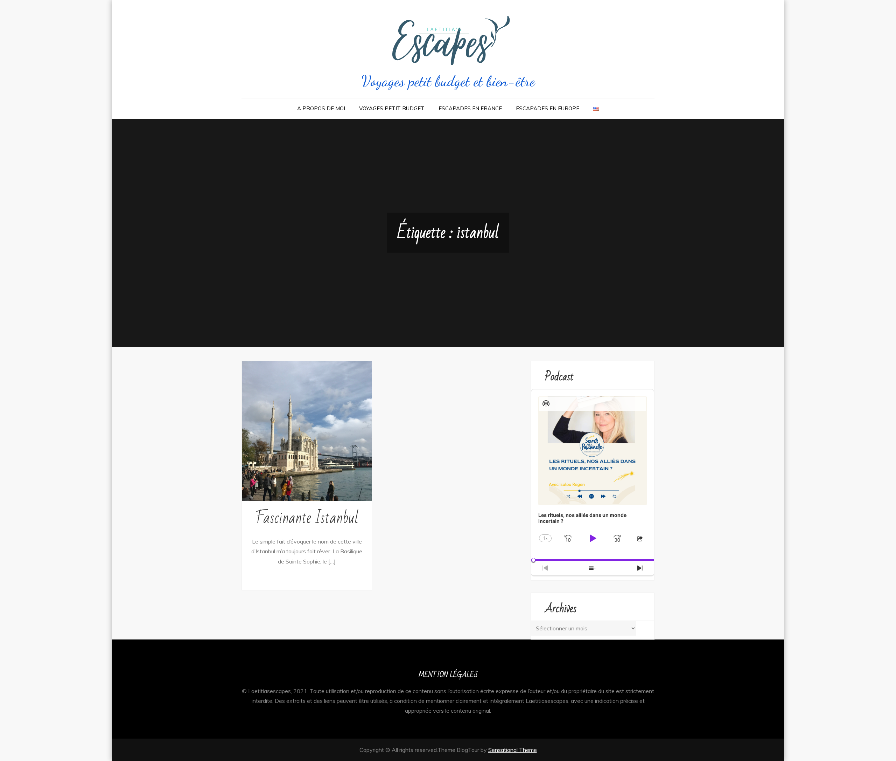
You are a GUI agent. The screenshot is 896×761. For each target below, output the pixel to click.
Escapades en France (470, 108)
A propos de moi (321, 108)
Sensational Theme (512, 749)
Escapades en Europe (547, 108)
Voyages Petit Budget (392, 108)
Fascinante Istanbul (306, 518)
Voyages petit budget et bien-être (448, 81)
